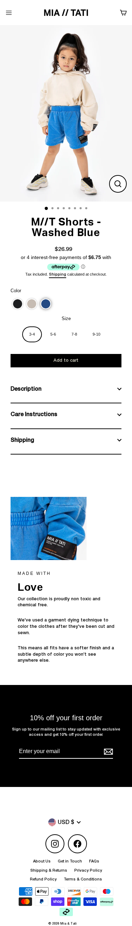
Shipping (57, 274)
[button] (17, 304)
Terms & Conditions (83, 879)
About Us (42, 861)
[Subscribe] (107, 752)
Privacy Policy (88, 870)
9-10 (96, 334)
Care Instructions (34, 414)
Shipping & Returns (48, 870)
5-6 (53, 334)
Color (16, 290)
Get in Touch (70, 861)
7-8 (74, 334)
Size (66, 318)
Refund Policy (43, 879)
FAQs (94, 861)
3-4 (32, 334)
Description (26, 389)
